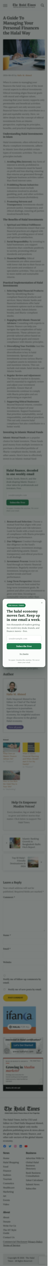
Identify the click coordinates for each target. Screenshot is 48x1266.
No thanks (24, 654)
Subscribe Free (24, 646)
